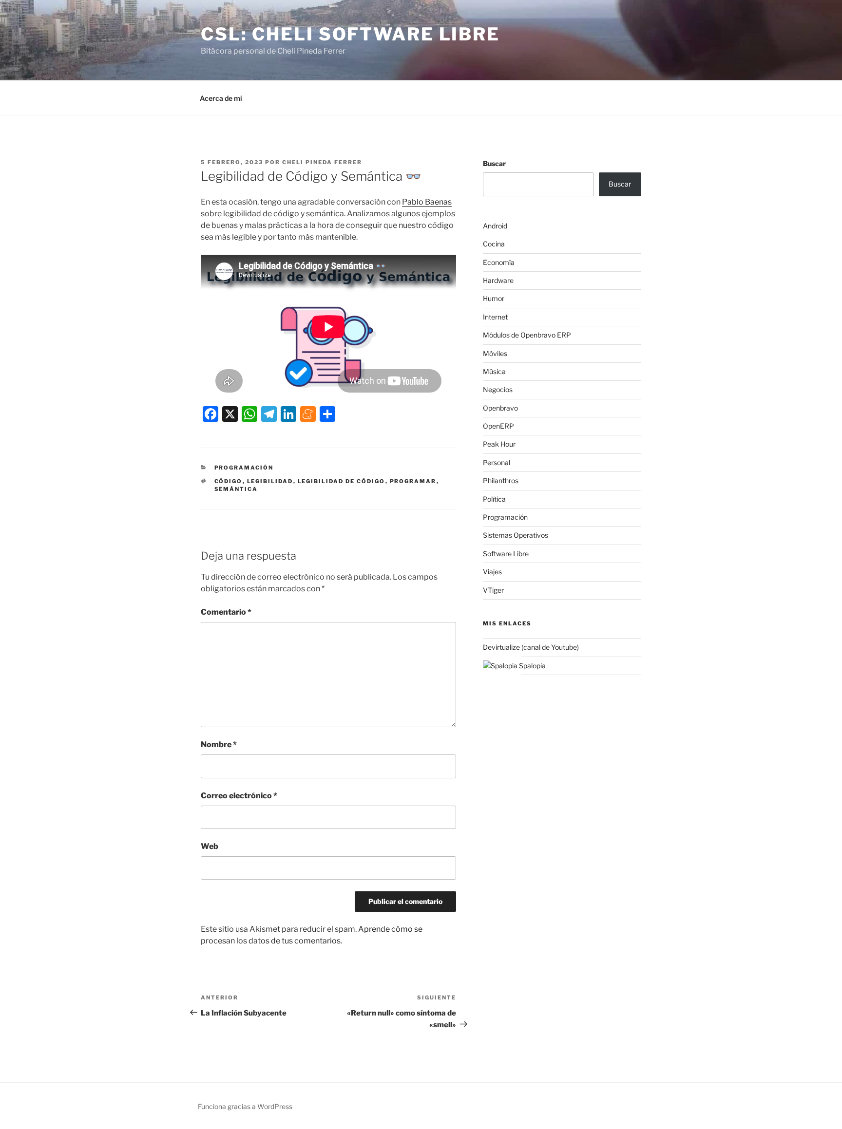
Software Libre (506, 553)
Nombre (219, 744)
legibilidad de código (341, 481)
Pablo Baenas (427, 202)
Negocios (498, 389)
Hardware (498, 280)
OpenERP (498, 426)
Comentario (226, 612)
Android (495, 226)
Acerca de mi (221, 98)
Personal (496, 462)
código (228, 481)
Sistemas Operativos (515, 535)
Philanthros (500, 480)
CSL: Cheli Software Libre (350, 34)
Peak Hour (499, 444)
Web (209, 846)
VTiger (493, 590)
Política (494, 499)
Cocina (494, 244)
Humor (493, 298)
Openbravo (500, 408)
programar (413, 481)
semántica (236, 489)
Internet (495, 317)
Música (494, 371)
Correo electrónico (239, 795)
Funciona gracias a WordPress (245, 1106)
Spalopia (531, 665)
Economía (499, 262)
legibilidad (270, 481)
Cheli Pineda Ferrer (322, 162)
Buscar (494, 163)
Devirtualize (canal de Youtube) (531, 647)
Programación (244, 467)
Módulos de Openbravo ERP (527, 335)
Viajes (492, 571)
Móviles (495, 353)
